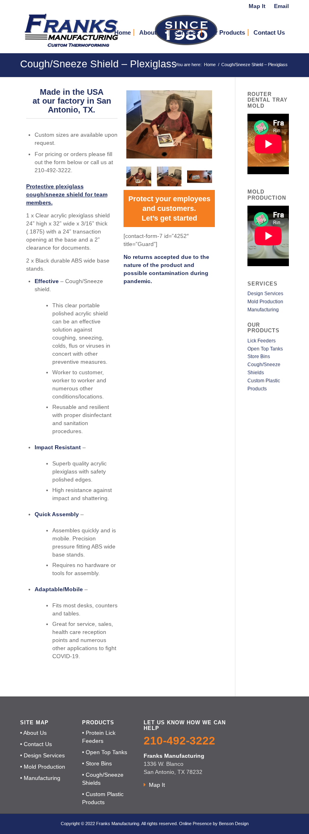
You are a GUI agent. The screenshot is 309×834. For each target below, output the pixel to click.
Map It (257, 6)
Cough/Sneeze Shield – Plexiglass (98, 63)
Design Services (265, 293)
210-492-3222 (179, 740)
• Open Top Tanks (104, 752)
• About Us (33, 733)
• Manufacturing (40, 778)
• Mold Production (42, 766)
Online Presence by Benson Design (214, 823)
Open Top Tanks (265, 349)
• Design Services (42, 755)
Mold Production (265, 301)
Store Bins (258, 356)
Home (210, 64)
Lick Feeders (261, 341)
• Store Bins (97, 763)
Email (281, 6)
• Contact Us (36, 744)
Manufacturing (263, 310)
